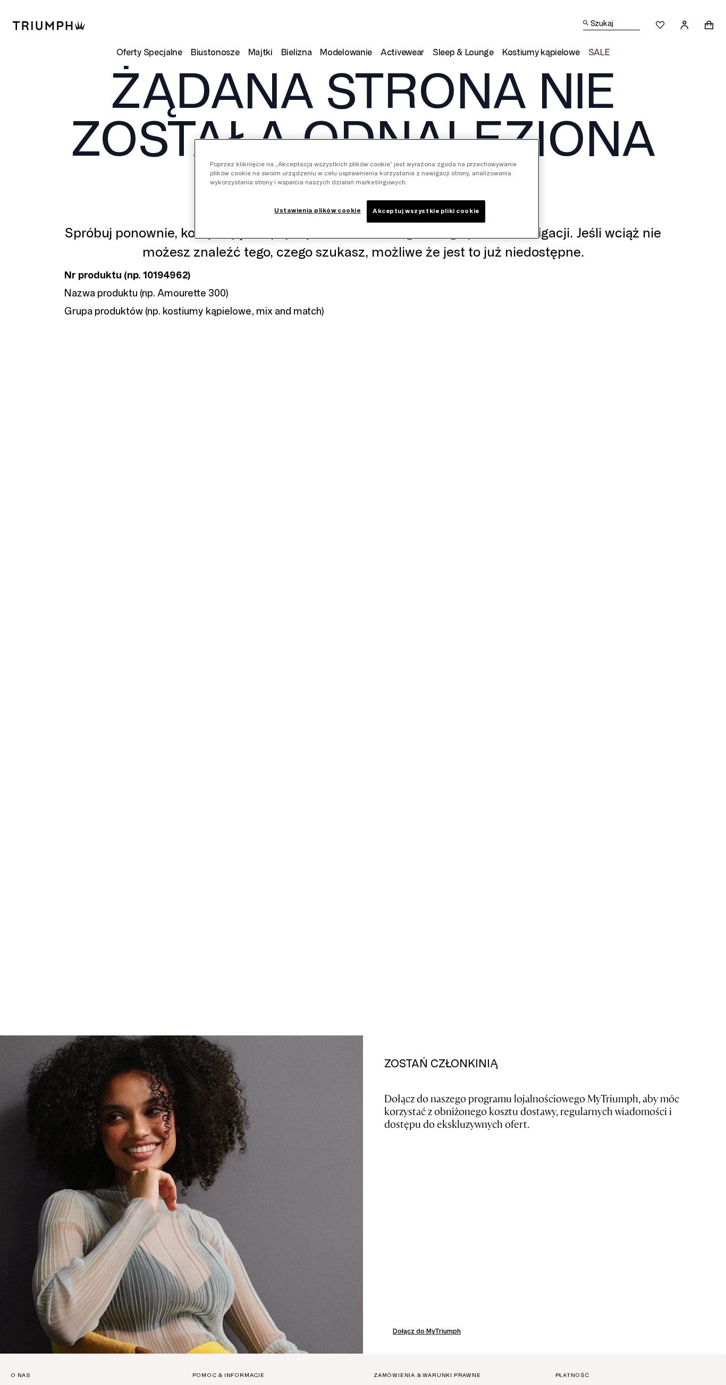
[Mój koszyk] (709, 25)
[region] (366, 189)
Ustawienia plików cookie (317, 210)
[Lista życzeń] (660, 25)
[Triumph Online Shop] (49, 24)
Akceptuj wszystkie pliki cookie (426, 211)
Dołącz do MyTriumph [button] (427, 1331)
